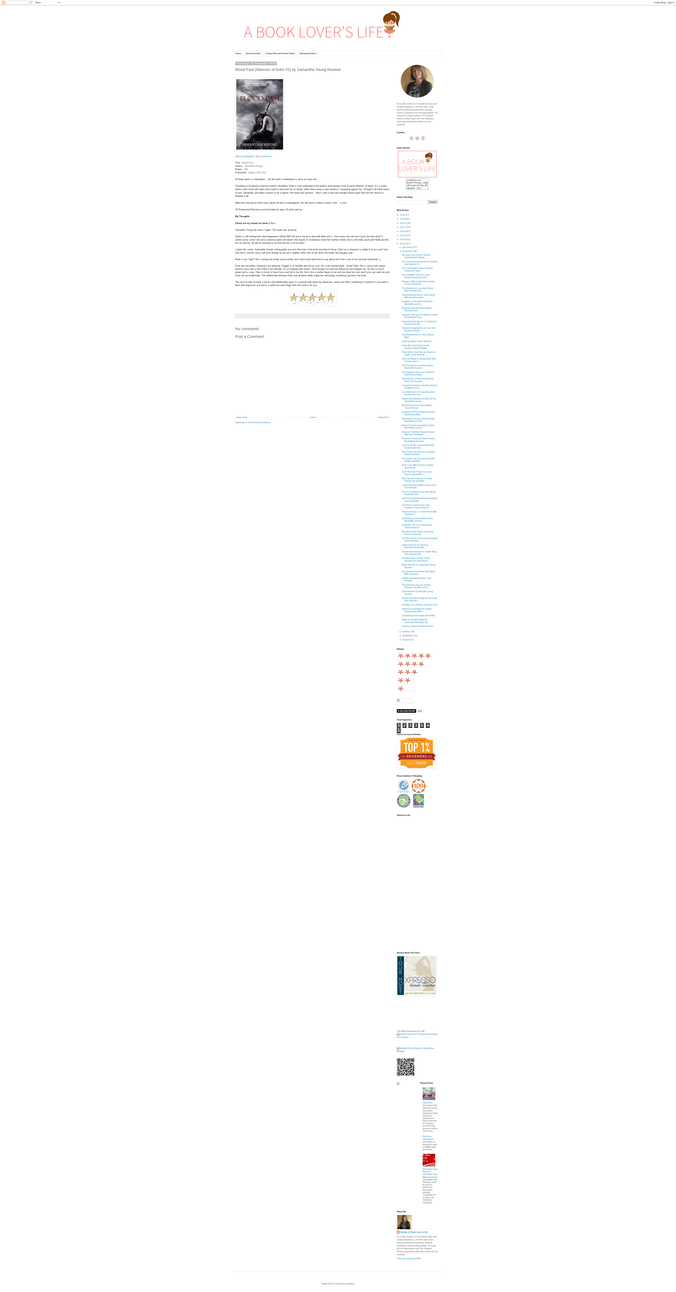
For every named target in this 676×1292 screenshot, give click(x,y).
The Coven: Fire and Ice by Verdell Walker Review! (418, 453)
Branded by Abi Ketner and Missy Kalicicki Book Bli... (418, 532)
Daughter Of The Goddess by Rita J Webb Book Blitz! (419, 413)
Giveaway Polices (308, 53)
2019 (402, 219)
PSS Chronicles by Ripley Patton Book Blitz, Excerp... (417, 366)
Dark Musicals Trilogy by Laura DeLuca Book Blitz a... (416, 473)
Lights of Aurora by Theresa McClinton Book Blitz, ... (415, 546)
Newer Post (241, 417)
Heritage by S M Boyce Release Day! (419, 605)
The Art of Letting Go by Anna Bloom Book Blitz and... (419, 493)
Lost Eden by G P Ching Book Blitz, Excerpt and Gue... (418, 393)
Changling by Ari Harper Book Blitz (418, 615)
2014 (402, 239)
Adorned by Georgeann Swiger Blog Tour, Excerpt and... (419, 552)
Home (238, 53)
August (406, 639)
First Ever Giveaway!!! (428, 1137)
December (407, 247)
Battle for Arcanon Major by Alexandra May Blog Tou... (416, 620)
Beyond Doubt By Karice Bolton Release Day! (417, 309)
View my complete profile (409, 1258)
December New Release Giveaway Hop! (430, 1172)
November (407, 251)
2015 (402, 235)
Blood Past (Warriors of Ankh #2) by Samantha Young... (419, 400)
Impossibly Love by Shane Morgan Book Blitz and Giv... (418, 419)
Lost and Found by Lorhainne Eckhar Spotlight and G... (419, 386)
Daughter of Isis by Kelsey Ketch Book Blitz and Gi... (417, 302)
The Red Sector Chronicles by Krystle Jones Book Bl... (420, 539)
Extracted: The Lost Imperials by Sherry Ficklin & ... (417, 526)
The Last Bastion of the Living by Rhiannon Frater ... (417, 269)
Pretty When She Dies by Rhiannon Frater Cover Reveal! (419, 353)
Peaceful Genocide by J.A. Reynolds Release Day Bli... (419, 322)
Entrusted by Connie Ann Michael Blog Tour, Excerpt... (418, 379)
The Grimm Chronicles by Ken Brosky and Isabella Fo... (420, 262)
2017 (402, 227)
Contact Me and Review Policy (280, 53)
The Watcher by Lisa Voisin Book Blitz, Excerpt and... (417, 289)
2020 (402, 215)
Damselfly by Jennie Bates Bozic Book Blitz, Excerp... (417, 519)
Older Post (383, 417)
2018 (402, 223)
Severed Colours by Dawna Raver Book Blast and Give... (418, 439)
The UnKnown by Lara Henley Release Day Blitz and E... (416, 586)
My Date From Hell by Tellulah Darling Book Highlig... (416, 256)
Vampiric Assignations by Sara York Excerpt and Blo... (419, 329)
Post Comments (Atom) (259, 422)
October (406, 631)
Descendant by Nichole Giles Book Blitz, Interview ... (418, 572)
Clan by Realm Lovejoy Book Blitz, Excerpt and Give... (418, 446)
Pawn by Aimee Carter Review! (416, 341)
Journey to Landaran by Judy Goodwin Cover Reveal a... (416, 506)
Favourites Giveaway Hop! (430, 1103)
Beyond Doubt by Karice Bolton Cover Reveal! (417, 406)
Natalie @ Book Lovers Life (414, 1232)
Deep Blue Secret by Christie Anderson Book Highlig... (416, 346)
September (408, 635)
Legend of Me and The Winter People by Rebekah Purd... (420, 316)
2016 (402, 231)
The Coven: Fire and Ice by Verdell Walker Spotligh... (418, 459)
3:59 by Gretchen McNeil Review (417, 626)
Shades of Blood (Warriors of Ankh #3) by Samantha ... (418, 282)
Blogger (351, 1283)
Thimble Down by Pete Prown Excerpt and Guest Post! (416, 559)
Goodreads (248, 156)
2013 (402, 243)
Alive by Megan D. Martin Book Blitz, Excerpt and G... (419, 360)
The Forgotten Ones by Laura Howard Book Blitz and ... (416, 276)
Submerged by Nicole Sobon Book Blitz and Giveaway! (418, 296)
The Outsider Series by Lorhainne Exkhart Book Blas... (418, 373)
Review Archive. (253, 53)
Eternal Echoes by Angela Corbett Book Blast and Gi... (418, 426)
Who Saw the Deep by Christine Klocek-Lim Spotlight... (417, 479)
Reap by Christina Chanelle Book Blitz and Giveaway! (418, 433)
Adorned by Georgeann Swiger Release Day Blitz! (417, 610)
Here (272, 223)
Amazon (268, 156)
